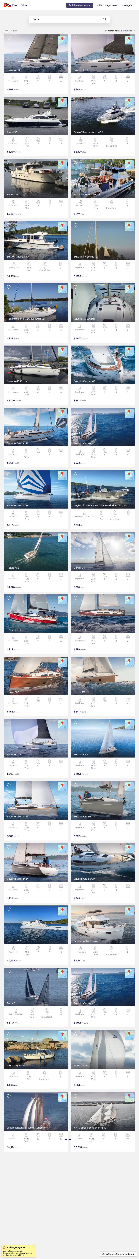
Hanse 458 (13, 567)
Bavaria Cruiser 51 (17, 505)
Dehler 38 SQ (14, 630)
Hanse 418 (80, 692)
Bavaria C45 (81, 754)
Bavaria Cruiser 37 (84, 878)
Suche (36, 19)
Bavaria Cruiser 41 (17, 443)
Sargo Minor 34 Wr (18, 256)
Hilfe (99, 5)
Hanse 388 (80, 630)
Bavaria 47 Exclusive (85, 256)
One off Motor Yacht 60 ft (89, 132)
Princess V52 (14, 941)
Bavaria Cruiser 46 (84, 381)
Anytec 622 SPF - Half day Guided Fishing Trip (101, 505)
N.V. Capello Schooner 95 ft (90, 1127)
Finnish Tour (81, 1065)
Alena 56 (12, 132)
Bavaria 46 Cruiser (84, 318)
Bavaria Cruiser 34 (17, 816)
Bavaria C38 (14, 70)
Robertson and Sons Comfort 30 (26, 318)
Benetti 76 (12, 194)
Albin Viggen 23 (16, 1065)
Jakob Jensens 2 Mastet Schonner (26, 1127)
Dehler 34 (79, 567)
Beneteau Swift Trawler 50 (89, 941)
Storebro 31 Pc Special (87, 194)
